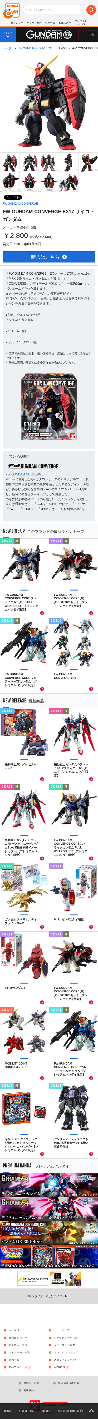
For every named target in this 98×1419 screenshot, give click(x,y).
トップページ (17, 1330)
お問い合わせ (31, 1383)
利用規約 (29, 1390)
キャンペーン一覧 (19, 1352)
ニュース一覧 (62, 1330)
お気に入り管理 (18, 1345)
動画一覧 (14, 1360)
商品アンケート (18, 1367)
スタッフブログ (63, 1360)
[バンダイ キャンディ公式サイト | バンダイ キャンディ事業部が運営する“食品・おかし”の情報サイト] (12, 11)
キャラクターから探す (67, 1338)
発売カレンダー (18, 1338)
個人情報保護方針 (68, 1383)
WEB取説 (60, 1367)
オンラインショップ (66, 1352)
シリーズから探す (64, 1345)
